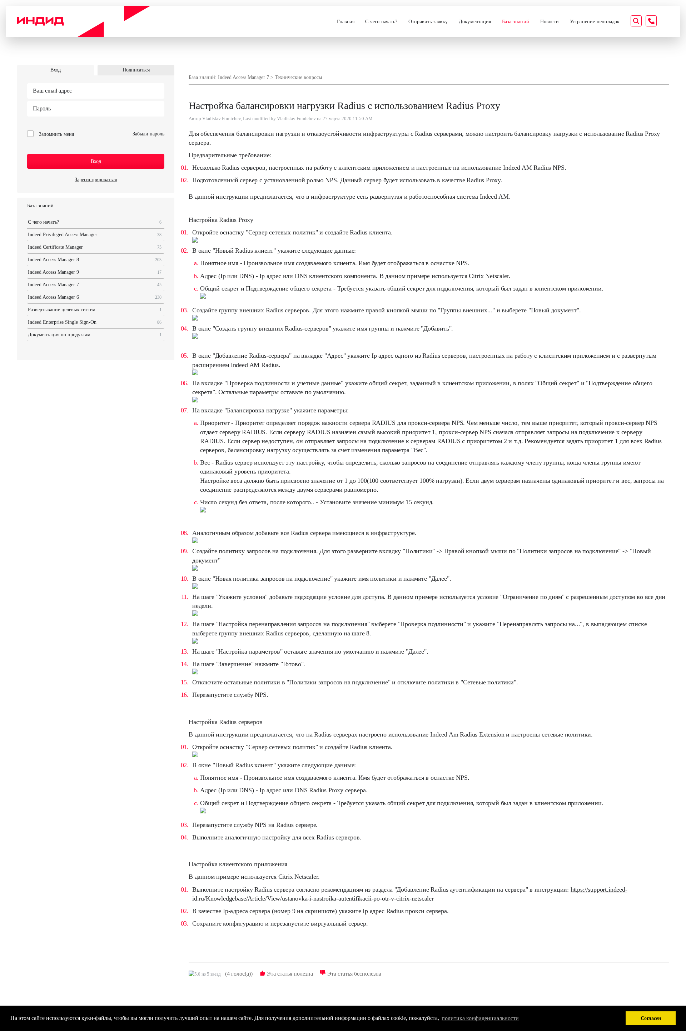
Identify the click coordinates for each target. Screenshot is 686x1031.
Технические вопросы (298, 77)
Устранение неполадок (595, 21)
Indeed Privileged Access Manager (94, 234)
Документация (475, 21)
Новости (549, 21)
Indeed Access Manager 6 (94, 297)
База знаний (515, 21)
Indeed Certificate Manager (94, 247)
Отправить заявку (428, 21)
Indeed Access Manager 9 (94, 272)
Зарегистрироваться (96, 179)
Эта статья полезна (289, 974)
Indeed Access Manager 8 (94, 259)
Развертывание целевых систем (94, 309)
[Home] (83, 21)
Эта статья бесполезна (353, 974)
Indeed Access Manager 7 (94, 284)
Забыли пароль (148, 134)
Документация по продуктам (94, 334)
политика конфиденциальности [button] (480, 1018)
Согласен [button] (651, 1018)
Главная (345, 21)
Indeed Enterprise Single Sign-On (94, 322)
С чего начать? (381, 21)
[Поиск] (636, 22)
